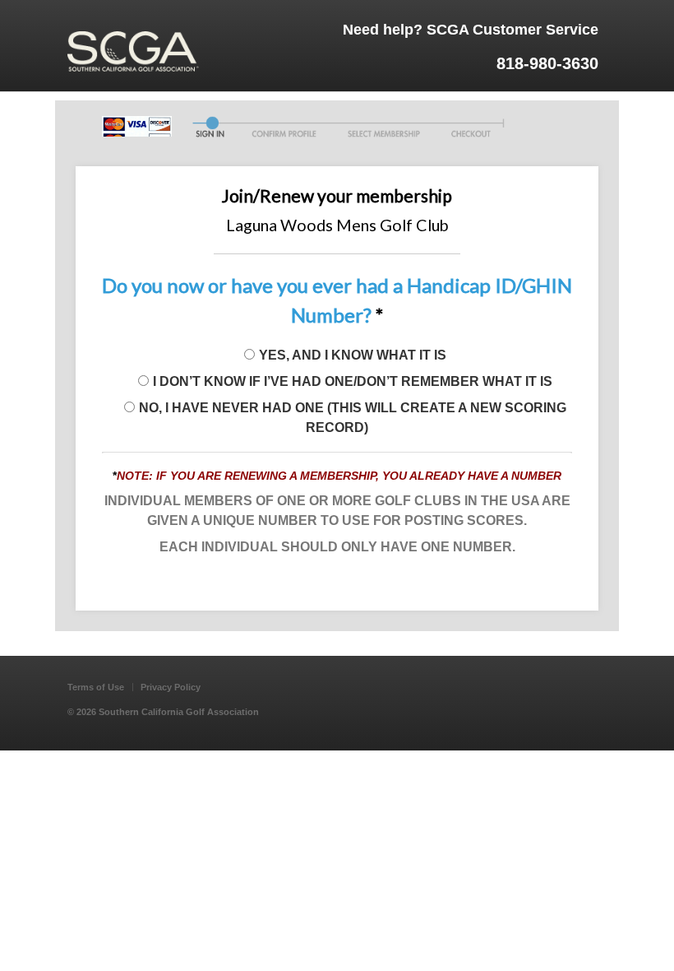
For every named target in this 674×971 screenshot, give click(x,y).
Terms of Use (95, 687)
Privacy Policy (171, 687)
